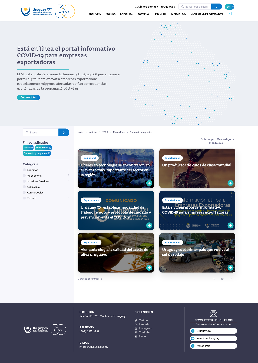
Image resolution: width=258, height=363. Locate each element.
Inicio (80, 132)
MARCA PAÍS (178, 13)
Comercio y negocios (35, 153)
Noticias (95, 13)
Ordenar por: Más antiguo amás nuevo (217, 141)
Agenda (110, 13)
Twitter (143, 320)
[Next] (231, 279)
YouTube (144, 332)
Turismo (48, 198)
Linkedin (144, 324)
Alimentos (48, 169)
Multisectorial (48, 175)
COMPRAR (144, 13)
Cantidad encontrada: (90, 278)
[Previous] (214, 279)
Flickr (141, 336)
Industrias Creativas (48, 181)
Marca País (42, 147)
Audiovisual (48, 186)
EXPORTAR (126, 13)
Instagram (145, 328)
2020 (27, 147)
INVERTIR (161, 13)
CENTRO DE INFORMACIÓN (207, 13)
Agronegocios (48, 192)
